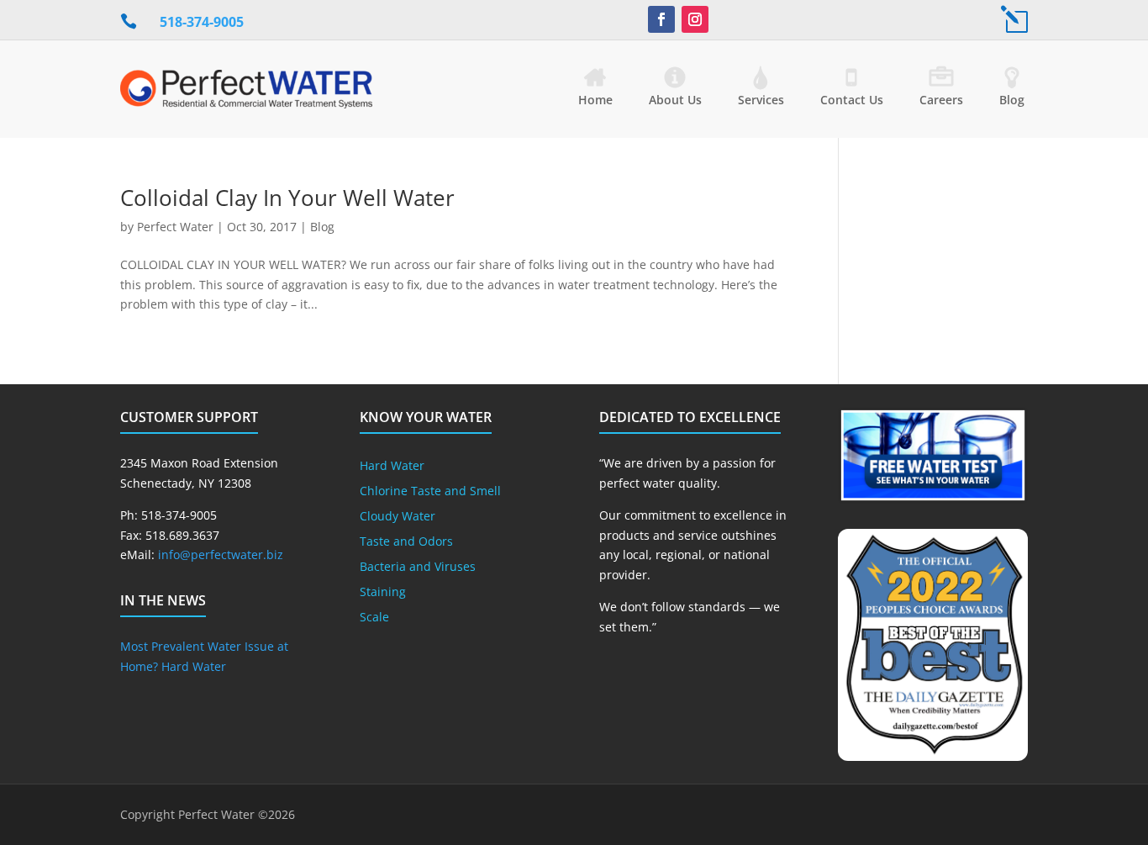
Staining (383, 592)
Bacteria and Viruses (418, 567)
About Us (675, 100)
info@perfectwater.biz (220, 554)
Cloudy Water (397, 517)
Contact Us (851, 100)
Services (761, 100)
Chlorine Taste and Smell (430, 492)
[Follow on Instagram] (695, 19)
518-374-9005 (202, 22)
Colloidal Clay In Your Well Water (287, 197)
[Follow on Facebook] (661, 19)
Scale (374, 618)
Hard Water (392, 466)
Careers (941, 100)
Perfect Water (175, 227)
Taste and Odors (406, 542)
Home (595, 100)
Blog (1011, 100)
